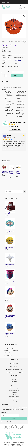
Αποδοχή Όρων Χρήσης (8, 421)
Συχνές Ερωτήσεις (14, 398)
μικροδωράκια (17, 60)
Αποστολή (14, 392)
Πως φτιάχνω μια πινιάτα (11, 352)
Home (3, 41)
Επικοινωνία (14, 385)
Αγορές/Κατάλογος (14, 390)
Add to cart (17, 75)
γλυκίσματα (18, 59)
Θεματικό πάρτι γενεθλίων (11, 350)
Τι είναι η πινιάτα (9, 355)
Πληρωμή (14, 394)
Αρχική (14, 379)
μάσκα (16, 65)
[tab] (14, 81)
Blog (14, 383)
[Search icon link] (25, 2)
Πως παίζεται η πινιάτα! (11, 348)
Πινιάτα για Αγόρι (9, 41)
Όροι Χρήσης (14, 401)
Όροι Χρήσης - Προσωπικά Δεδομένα (14, 442)
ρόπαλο (17, 62)
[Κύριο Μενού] (24, 7)
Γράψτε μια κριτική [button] (15, 129)
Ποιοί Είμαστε (14, 381)
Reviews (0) (4, 84)
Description (5, 81)
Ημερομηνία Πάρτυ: (7, 71)
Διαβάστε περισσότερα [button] (8, 149)
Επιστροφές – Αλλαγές (14, 396)
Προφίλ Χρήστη (14, 388)
